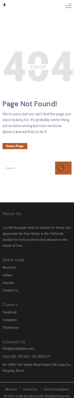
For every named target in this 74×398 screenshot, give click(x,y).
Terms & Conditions (56, 389)
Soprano (8, 283)
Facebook (9, 312)
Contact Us (10, 290)
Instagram (9, 320)
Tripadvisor (10, 328)
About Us (9, 267)
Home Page (15, 146)
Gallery (7, 275)
